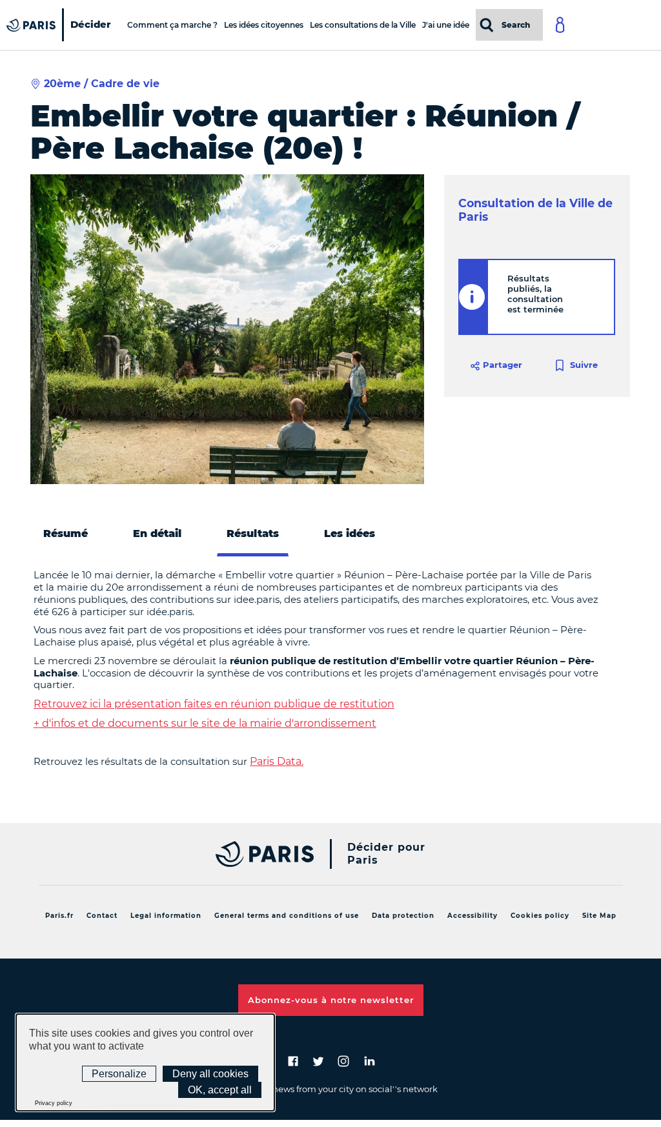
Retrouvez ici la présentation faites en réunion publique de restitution (214, 704)
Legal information (165, 915)
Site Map (599, 915)
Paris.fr (59, 915)
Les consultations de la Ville (363, 25)
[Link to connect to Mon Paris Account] (605, 25)
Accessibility (472, 915)
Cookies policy (540, 915)
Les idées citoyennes (263, 25)
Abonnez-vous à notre (331, 1000)
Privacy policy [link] (53, 1103)
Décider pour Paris (386, 853)
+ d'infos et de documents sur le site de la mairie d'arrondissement (205, 723)
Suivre (582, 364)
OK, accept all (220, 1089)
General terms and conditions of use (286, 915)
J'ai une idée (445, 25)
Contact (101, 915)
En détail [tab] (157, 533)
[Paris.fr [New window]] (261, 854)
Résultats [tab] (253, 533)
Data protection (403, 915)
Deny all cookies (210, 1073)
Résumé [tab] (65, 533)
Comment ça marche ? (172, 25)
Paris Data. (276, 761)
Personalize (119, 1073)
